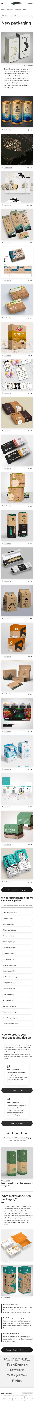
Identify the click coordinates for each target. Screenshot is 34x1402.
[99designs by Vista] (16, 3)
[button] (32, 1390)
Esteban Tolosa (8, 167)
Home (3, 9)
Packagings (18, 9)
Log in (30, 3)
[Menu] (2, 3)
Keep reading (27, 1312)
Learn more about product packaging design (17, 1184)
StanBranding (29, 65)
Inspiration (10, 9)
